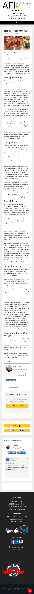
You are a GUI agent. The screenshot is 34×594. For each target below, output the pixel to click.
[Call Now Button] (30, 590)
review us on (21, 452)
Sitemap (24, 590)
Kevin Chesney (14, 458)
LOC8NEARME (13, 567)
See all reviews (12, 452)
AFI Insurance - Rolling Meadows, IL (17, 5)
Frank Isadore (17, 367)
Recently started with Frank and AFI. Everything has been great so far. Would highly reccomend (16, 467)
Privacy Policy (17, 590)
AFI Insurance (15, 445)
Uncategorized (14, 387)
